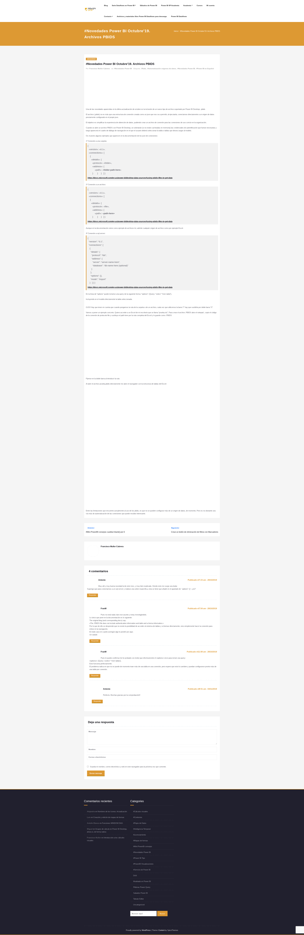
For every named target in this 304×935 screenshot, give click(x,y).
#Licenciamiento (139, 835)
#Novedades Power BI (123, 69)
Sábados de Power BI (148, 5)
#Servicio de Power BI (141, 870)
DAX (135, 876)
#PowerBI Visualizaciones (143, 864)
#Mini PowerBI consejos (142, 846)
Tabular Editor (138, 899)
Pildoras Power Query (141, 887)
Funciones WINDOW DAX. (112, 823)
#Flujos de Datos (139, 823)
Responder (92, 595)
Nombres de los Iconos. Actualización (112, 811)
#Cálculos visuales (140, 811)
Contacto (108, 16)
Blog (106, 5)
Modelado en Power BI (142, 881)
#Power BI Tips (139, 858)
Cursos (199, 5)
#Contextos (137, 817)
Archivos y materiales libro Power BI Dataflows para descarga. (142, 16)
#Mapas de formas (140, 841)
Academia (187, 5)
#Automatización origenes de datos (161, 69)
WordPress (146, 930)
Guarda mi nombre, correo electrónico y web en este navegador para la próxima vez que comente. (128, 767)
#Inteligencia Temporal (141, 829)
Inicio (176, 31)
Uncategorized (139, 905)
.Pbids (143, 69)
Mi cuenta (210, 5)
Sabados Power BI (140, 893)
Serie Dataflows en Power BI (123, 5)
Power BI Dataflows (179, 16)
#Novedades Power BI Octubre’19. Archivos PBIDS (200, 31)
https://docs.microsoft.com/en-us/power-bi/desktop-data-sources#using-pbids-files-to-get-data (130, 178)
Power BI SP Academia (170, 5)
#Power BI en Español (205, 69)
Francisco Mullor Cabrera (99, 69)
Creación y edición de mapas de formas (108, 817)
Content (161, 930)
